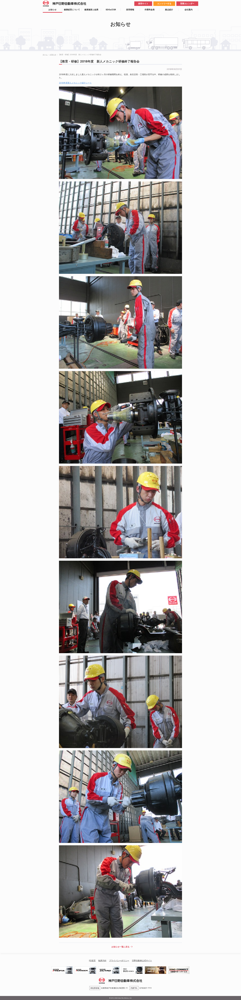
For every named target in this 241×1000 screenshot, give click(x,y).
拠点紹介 (169, 9)
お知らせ (52, 9)
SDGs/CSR (111, 9)
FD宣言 (92, 960)
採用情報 (130, 9)
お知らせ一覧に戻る (120, 946)
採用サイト (143, 3)
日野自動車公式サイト (142, 960)
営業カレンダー (187, 3)
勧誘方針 (102, 960)
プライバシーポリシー (119, 960)
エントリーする (164, 3)
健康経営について (72, 9)
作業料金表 (150, 9)
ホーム (45, 55)
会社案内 (189, 9)
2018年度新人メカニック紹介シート (75, 83)
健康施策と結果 (91, 9)
